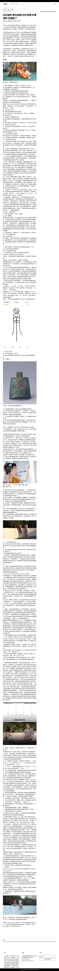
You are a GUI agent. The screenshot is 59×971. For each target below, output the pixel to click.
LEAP (5, 4)
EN (16, 4)
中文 (13, 4)
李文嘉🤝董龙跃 (7, 21)
